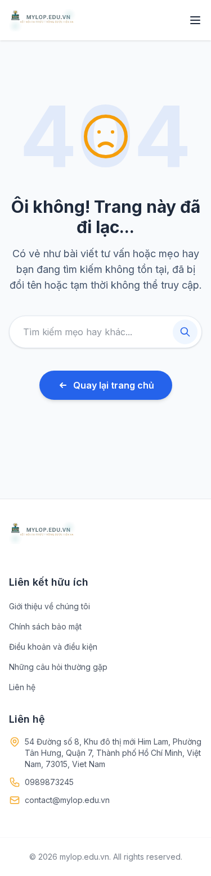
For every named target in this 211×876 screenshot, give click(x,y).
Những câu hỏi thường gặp (58, 667)
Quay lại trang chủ (113, 385)
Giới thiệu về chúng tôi (49, 606)
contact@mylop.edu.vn (67, 800)
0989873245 (49, 782)
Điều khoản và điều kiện (53, 646)
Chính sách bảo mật (45, 626)
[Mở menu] (195, 20)
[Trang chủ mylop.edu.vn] (42, 20)
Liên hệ (22, 687)
